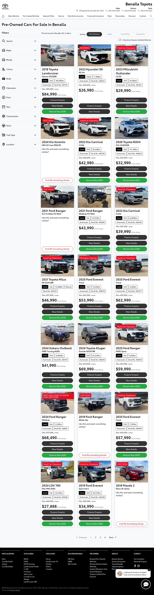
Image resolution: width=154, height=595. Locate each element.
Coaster (49, 569)
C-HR (26, 569)
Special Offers (49, 16)
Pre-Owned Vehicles (31, 16)
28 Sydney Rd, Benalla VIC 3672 (91, 10)
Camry (4, 564)
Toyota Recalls (117, 564)
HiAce (48, 566)
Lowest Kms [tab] (140, 34)
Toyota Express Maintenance (118, 567)
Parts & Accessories (75, 16)
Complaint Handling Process (79, 588)
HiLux (48, 559)
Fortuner (27, 571)
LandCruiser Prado (31, 566)
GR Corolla (72, 564)
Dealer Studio (15, 590)
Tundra (48, 564)
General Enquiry (140, 561)
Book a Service (117, 559)
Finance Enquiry (57, 100)
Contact (142, 16)
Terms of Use (63, 588)
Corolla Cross (29, 576)
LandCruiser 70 (52, 561)
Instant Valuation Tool (98, 569)
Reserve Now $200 (57, 111)
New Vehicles (13, 16)
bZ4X (26, 561)
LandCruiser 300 (30, 581)
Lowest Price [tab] (125, 34)
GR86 (70, 561)
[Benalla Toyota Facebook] (135, 566)
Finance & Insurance (95, 16)
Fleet (110, 16)
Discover (132, 16)
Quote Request (96, 571)
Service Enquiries (118, 561)
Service (61, 16)
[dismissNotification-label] (149, 569)
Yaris (4, 559)
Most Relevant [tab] (94, 34)
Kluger (26, 579)
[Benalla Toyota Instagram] (139, 566)
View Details (57, 105)
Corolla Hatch (7, 561)
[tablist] (117, 34)
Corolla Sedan (7, 566)
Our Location (139, 559)
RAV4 (26, 559)
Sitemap (45, 588)
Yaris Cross (28, 574)
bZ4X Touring (29, 564)
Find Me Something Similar (57, 180)
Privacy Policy (53, 588)
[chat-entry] (146, 584)
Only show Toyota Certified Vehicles (136, 40)
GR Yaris (71, 559)
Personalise (120, 16)
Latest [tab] (110, 34)
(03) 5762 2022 (114, 10)
